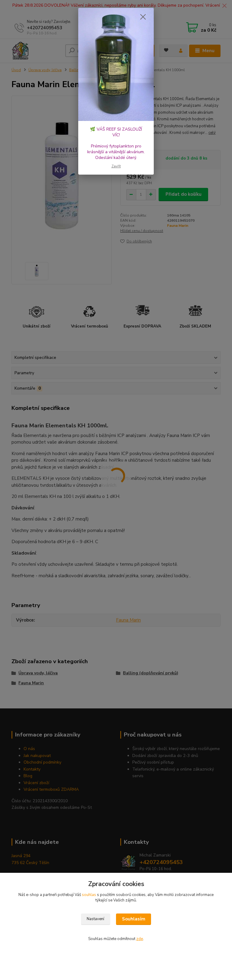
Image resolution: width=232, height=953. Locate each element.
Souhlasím (133, 919)
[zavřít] (143, 17)
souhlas (89, 895)
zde (139, 939)
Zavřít (116, 166)
